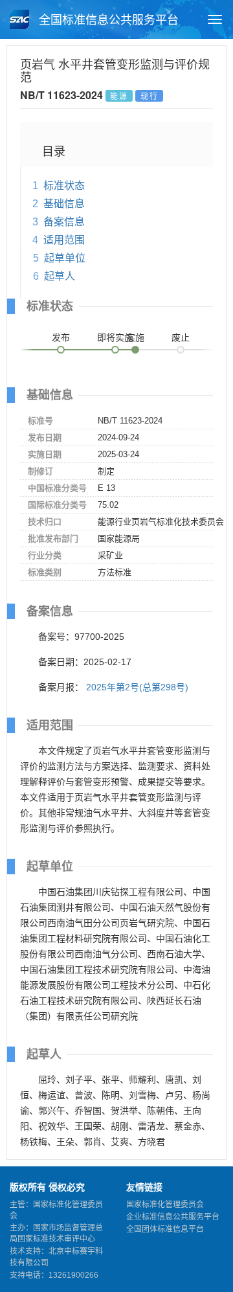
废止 (181, 337)
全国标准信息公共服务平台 (107, 20)
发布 (61, 337)
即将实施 (115, 337)
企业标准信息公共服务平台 (172, 1216)
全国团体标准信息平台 (165, 1229)
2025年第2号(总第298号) (137, 687)
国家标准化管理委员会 (165, 1204)
